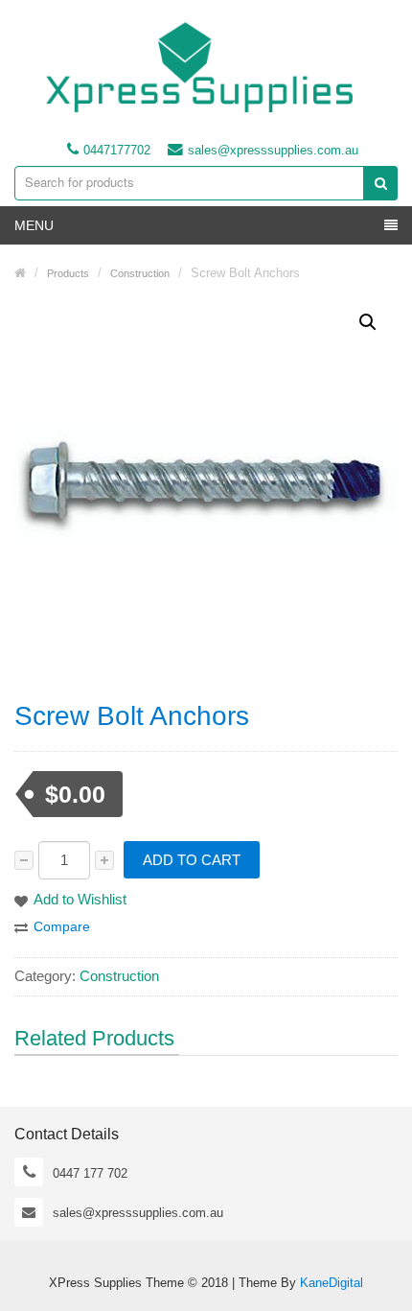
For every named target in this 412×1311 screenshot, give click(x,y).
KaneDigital (331, 1283)
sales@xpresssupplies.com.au (273, 150)
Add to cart (191, 860)
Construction (119, 976)
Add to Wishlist (80, 899)
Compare (62, 926)
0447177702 (116, 150)
